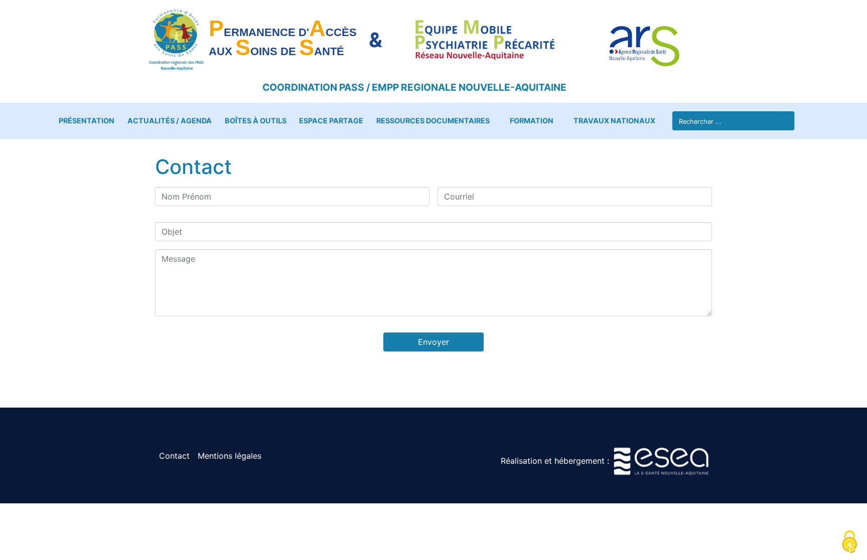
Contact (174, 456)
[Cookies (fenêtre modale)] (849, 542)
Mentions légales (229, 456)
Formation (531, 120)
